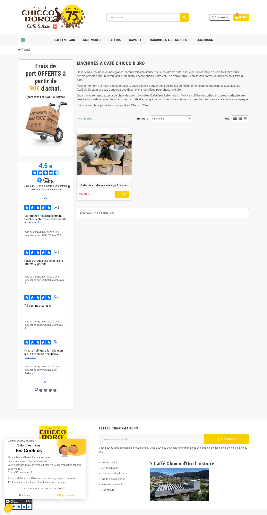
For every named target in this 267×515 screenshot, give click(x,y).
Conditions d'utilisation (114, 473)
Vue (226, 118)
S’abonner (228, 439)
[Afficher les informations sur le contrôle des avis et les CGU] (68, 186)
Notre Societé (109, 462)
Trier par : (141, 118)
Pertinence (158, 118)
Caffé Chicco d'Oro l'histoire (184, 464)
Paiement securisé (111, 484)
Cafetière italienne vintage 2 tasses (104, 185)
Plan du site (107, 489)
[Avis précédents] (45, 198)
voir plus (37, 222)
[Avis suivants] (45, 382)
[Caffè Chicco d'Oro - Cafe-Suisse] (52, 17)
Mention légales (110, 468)
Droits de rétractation (113, 479)
